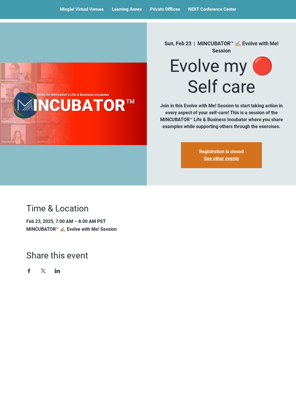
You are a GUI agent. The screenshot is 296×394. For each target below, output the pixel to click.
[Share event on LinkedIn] (57, 271)
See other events (221, 158)
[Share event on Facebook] (29, 271)
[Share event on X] (43, 271)
